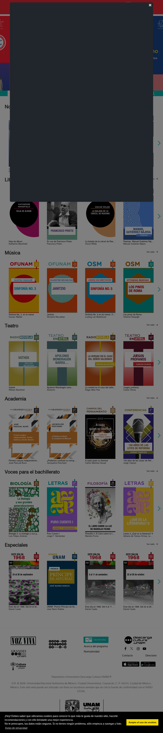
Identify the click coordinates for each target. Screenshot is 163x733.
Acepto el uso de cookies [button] (142, 722)
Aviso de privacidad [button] (16, 728)
